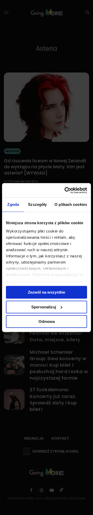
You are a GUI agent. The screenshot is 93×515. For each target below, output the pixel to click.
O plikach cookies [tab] (71, 204)
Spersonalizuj (43, 307)
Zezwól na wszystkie (46, 292)
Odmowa (46, 321)
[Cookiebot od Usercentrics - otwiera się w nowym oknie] (65, 190)
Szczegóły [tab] (37, 204)
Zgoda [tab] (13, 204)
